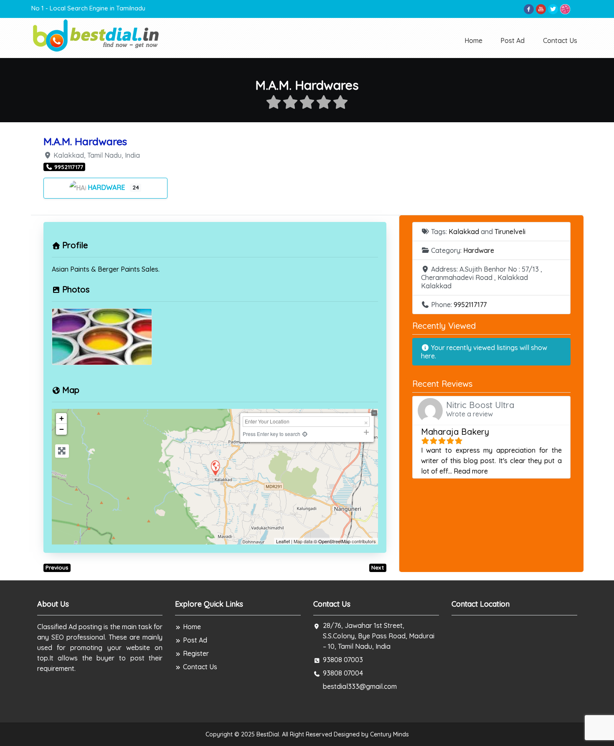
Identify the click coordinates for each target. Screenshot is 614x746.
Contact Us (560, 40)
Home (473, 40)
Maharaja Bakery (455, 431)
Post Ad (512, 40)
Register (196, 653)
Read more (471, 471)
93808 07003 (343, 659)
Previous (57, 567)
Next (377, 567)
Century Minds (389, 734)
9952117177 (470, 304)
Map (70, 390)
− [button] (61, 429)
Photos (75, 289)
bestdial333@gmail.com (360, 686)
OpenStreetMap (334, 541)
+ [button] (61, 418)
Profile (75, 245)
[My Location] (305, 433)
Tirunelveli (510, 231)
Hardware (107, 187)
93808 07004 (343, 673)
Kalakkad (464, 231)
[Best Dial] (96, 35)
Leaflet (283, 541)
